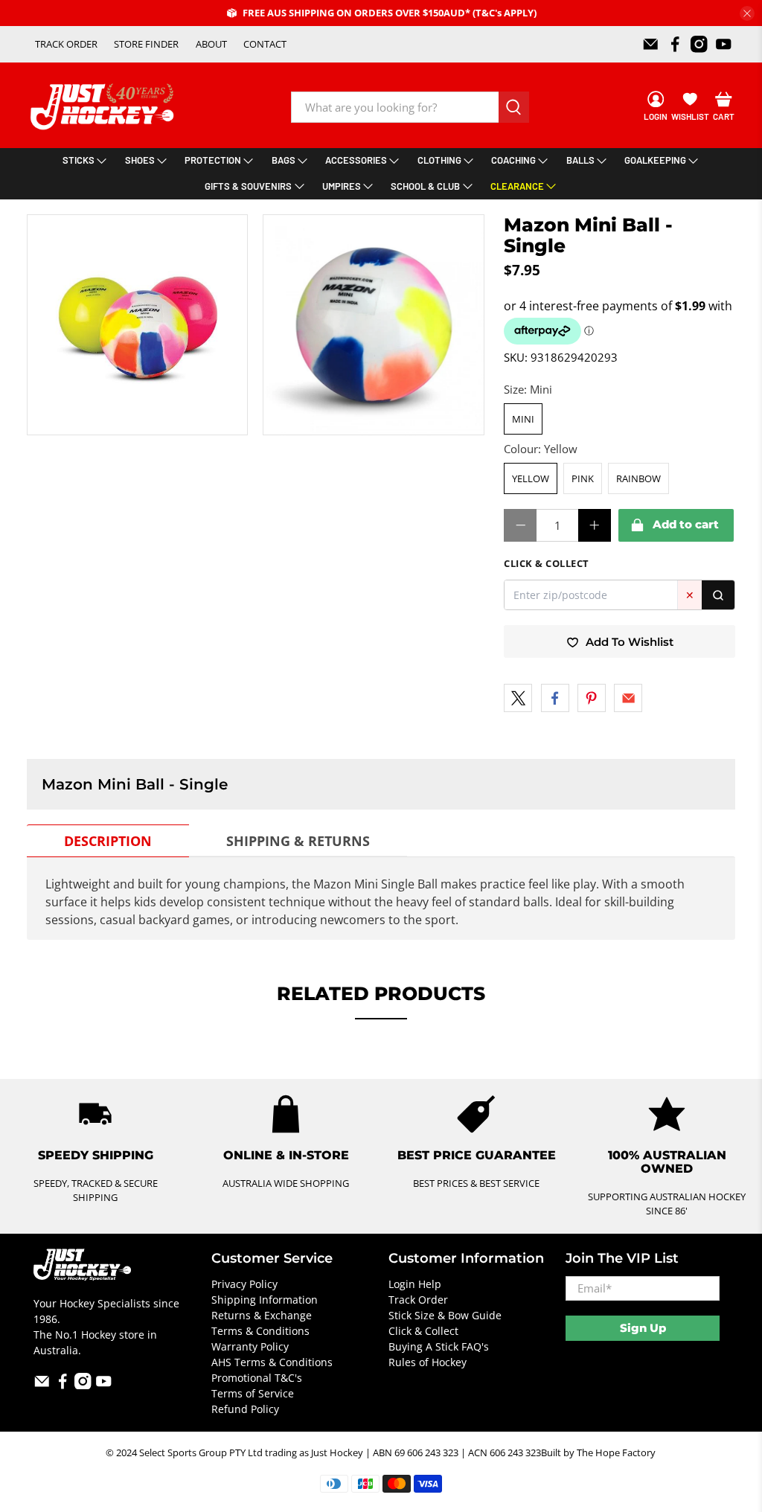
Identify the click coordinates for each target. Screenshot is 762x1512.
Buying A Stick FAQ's (438, 1346)
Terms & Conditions (260, 1331)
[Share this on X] (518, 698)
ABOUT (211, 44)
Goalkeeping (655, 160)
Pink (583, 478)
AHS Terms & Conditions (272, 1362)
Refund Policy (245, 1409)
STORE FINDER (146, 44)
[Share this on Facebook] (555, 698)
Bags (283, 160)
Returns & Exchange (261, 1315)
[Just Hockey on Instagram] (699, 44)
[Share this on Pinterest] (591, 698)
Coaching (513, 160)
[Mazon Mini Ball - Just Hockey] (138, 325)
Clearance (517, 186)
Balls (580, 160)
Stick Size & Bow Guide (445, 1315)
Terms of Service (252, 1393)
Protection (213, 160)
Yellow (530, 478)
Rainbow (638, 478)
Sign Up (643, 1328)
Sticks (79, 160)
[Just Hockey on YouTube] (723, 44)
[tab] (108, 840)
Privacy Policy (244, 1284)
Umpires (341, 186)
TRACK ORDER (66, 44)
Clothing (439, 160)
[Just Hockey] (104, 107)
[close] (747, 13)
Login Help (414, 1284)
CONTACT (264, 44)
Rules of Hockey (427, 1362)
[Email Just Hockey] (650, 44)
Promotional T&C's (256, 1378)
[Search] (718, 594)
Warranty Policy (250, 1346)
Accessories (356, 160)
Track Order (418, 1299)
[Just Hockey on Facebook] (675, 44)
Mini (523, 419)
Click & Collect (423, 1331)
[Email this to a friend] (628, 698)
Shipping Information (264, 1299)
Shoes (140, 160)
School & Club (425, 186)
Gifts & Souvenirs (248, 186)
